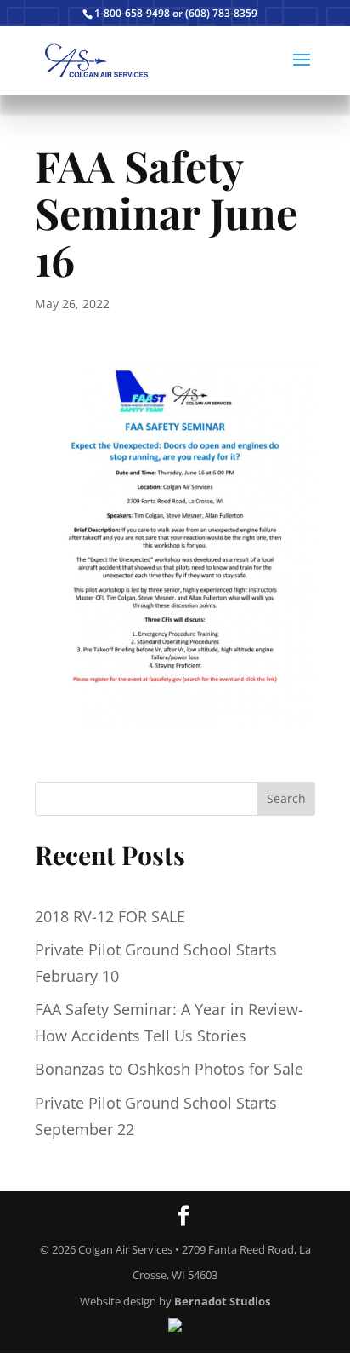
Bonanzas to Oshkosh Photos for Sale (169, 1069)
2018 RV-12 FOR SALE (110, 916)
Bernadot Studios (222, 1301)
